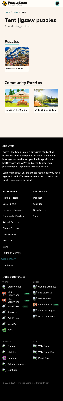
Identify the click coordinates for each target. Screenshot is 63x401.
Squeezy (12, 312)
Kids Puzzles (9, 234)
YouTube (38, 204)
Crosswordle (14, 286)
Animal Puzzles (10, 222)
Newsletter (39, 210)
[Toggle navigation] (57, 3)
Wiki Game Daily (47, 352)
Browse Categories (12, 210)
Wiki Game (44, 346)
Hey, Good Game (19, 152)
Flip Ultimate (45, 292)
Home (7, 12)
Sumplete (13, 346)
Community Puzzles (13, 216)
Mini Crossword (18, 294)
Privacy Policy (42, 383)
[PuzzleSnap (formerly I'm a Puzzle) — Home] (14, 3)
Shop (36, 216)
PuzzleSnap (44, 358)
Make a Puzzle (10, 198)
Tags (15, 12)
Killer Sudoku (48, 304)
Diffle (10, 330)
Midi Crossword (18, 300)
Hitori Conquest (46, 316)
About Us (7, 240)
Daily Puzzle (9, 204)
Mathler (12, 352)
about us (19, 172)
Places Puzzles (10, 228)
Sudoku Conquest (47, 310)
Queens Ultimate (47, 286)
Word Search (17, 306)
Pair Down (13, 318)
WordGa (12, 324)
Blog (5, 246)
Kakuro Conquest (17, 364)
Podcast (37, 198)
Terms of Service (11, 253)
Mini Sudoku (44, 298)
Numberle (13, 358)
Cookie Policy (8, 259)
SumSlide (12, 370)
